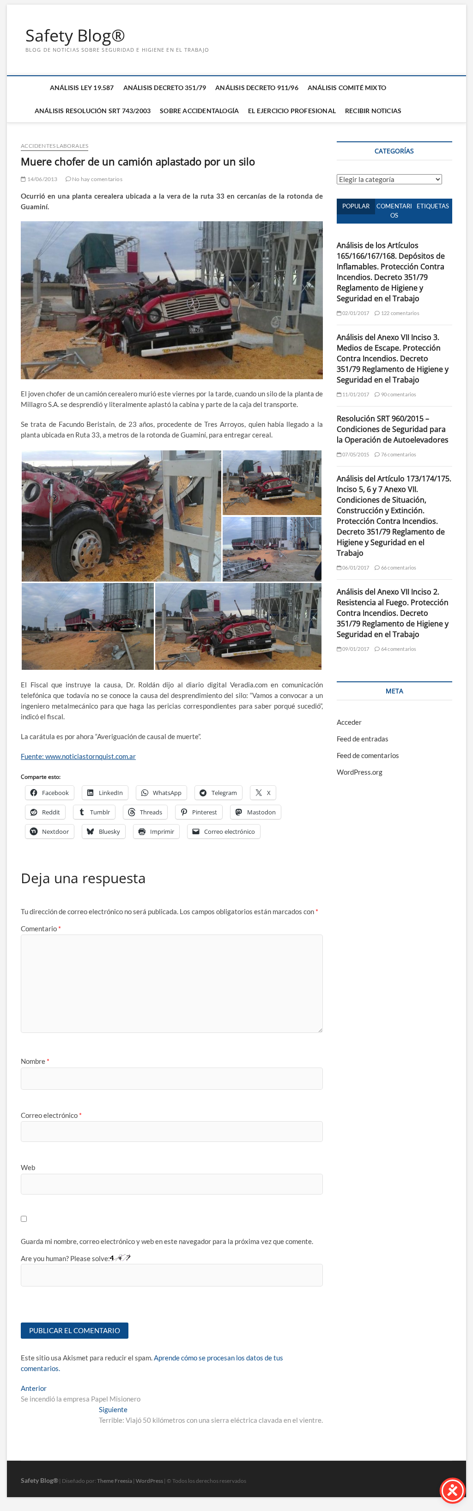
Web (28, 1167)
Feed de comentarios (368, 755)
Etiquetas (433, 206)
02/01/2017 (355, 313)
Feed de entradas (362, 738)
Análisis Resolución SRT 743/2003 (93, 111)
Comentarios (394, 210)
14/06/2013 (41, 179)
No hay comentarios (96, 179)
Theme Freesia (114, 1480)
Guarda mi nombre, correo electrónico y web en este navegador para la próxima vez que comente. (167, 1241)
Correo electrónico (51, 1115)
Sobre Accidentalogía (199, 111)
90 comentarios (398, 394)
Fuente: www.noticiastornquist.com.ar (78, 756)
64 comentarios (398, 649)
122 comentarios (399, 313)
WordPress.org (359, 772)
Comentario (41, 928)
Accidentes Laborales (54, 145)
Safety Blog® (75, 35)
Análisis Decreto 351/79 (164, 87)
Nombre (35, 1061)
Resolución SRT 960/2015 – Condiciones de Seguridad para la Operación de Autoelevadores (393, 429)
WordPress (149, 1480)
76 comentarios (398, 454)
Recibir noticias (373, 111)
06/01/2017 (355, 567)
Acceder (349, 722)
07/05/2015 (355, 454)
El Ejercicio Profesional (292, 111)
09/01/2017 (355, 649)
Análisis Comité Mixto (347, 87)
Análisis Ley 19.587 (82, 87)
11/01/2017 (355, 394)
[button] (121, 516)
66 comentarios (398, 567)
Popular (356, 206)
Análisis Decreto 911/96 (256, 87)
